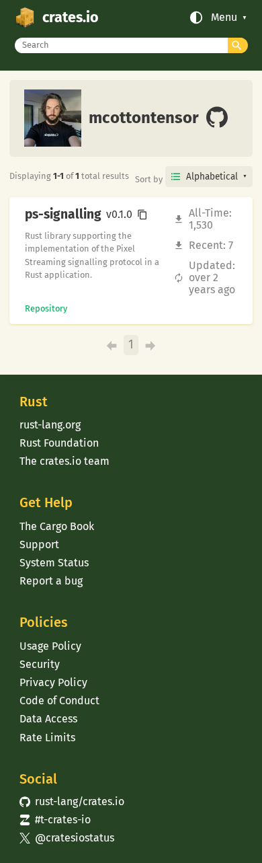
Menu (224, 17)
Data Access (48, 718)
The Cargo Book (56, 526)
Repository (46, 308)
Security (39, 664)
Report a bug (51, 580)
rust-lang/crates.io (71, 801)
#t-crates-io (55, 819)
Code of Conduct (59, 700)
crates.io (70, 17)
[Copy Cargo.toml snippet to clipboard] (142, 214)
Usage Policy (50, 646)
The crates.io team (64, 461)
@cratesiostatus (66, 837)
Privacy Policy (53, 682)
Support (39, 544)
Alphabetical (212, 176)
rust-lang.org (50, 424)
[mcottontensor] (217, 118)
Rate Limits (47, 737)
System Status (54, 562)
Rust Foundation (59, 443)
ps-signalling (63, 214)
